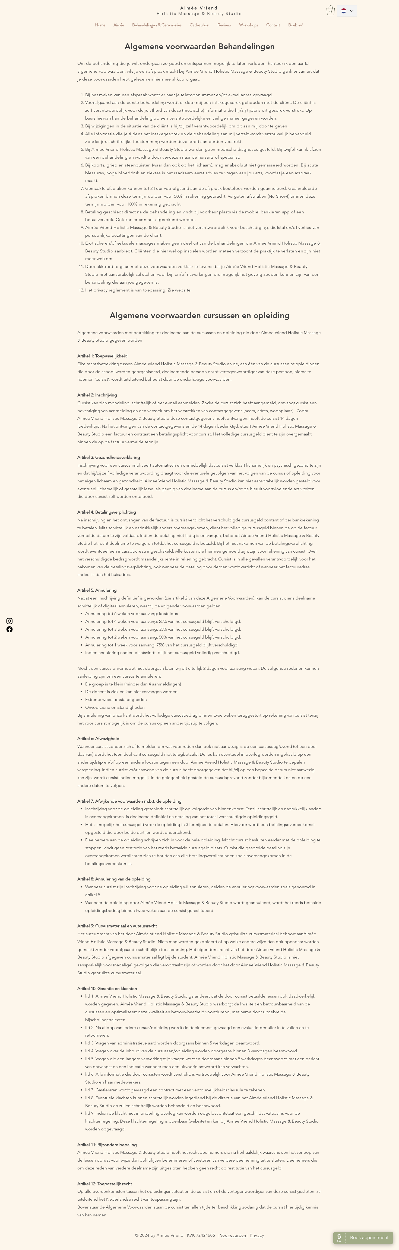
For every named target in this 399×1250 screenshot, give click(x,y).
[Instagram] (9, 621)
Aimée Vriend (199, 8)
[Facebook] (9, 629)
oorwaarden (234, 1235)
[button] (331, 10)
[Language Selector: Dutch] (347, 11)
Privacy (257, 1235)
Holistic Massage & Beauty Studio (199, 13)
